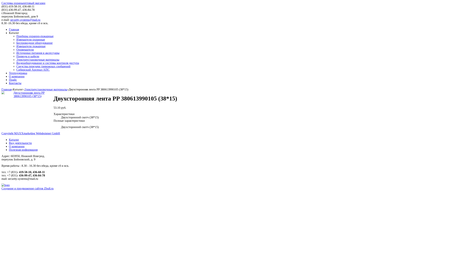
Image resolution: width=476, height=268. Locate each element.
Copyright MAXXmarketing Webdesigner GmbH (30, 133)
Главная (14, 29)
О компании (17, 76)
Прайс (13, 79)
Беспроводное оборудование (34, 42)
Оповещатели (25, 49)
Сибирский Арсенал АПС (33, 69)
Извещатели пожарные (31, 46)
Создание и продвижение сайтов (27, 188)
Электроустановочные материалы (37, 59)
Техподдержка (18, 73)
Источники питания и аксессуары (38, 53)
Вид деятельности (20, 143)
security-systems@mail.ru (25, 19)
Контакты (15, 83)
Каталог (14, 139)
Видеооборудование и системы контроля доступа (47, 63)
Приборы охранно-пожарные (35, 36)
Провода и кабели (27, 56)
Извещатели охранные (30, 39)
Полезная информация (23, 149)
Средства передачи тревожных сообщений (43, 66)
